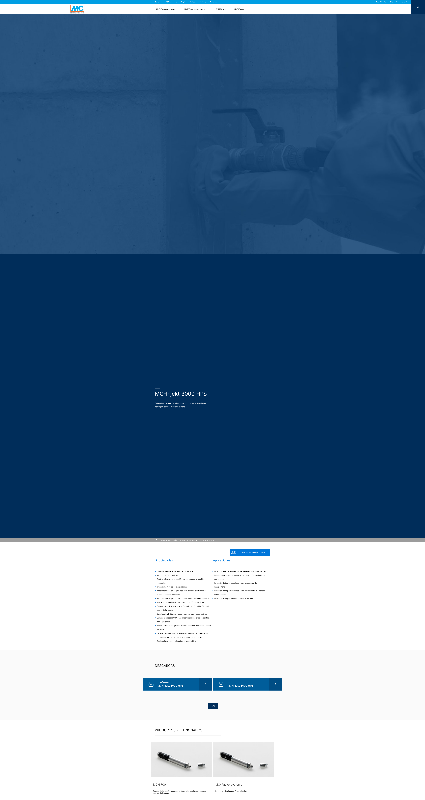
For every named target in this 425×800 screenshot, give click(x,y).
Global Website (381, 2)
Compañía (158, 2)
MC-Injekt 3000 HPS (207, 540)
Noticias (193, 2)
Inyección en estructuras (188, 540)
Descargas (213, 2)
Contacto (203, 2)
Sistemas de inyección (169, 540)
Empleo (183, 2)
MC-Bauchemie (77, 9)
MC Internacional (171, 2)
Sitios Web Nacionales (397, 2)
